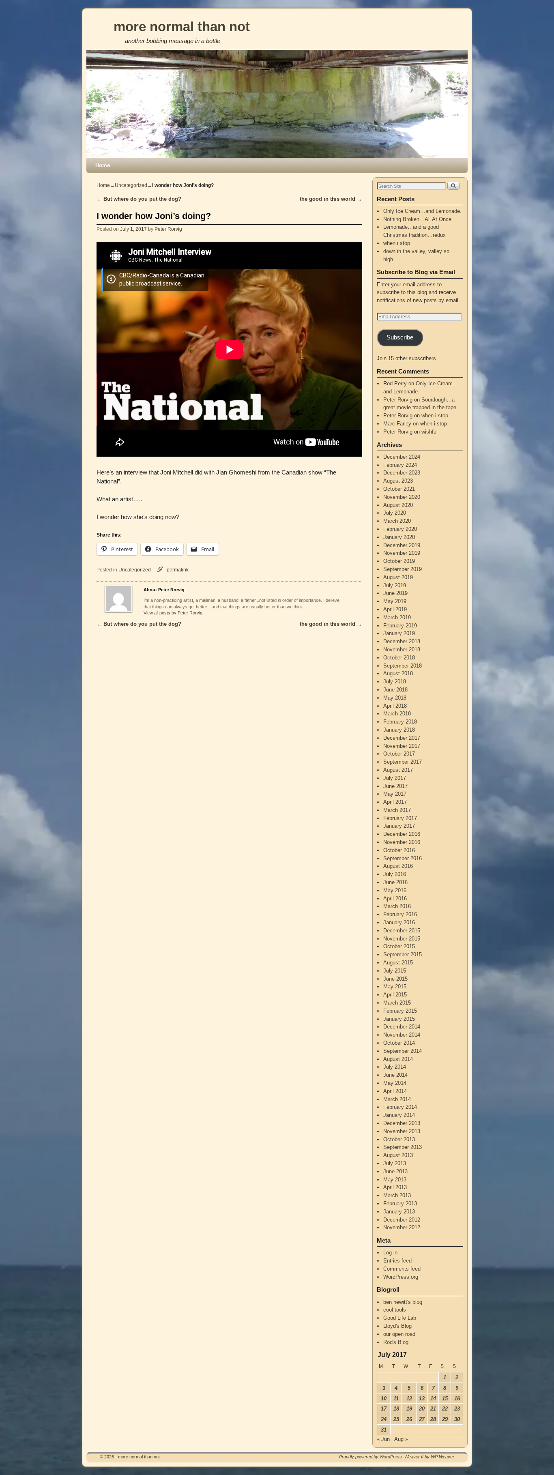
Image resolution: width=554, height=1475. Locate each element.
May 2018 (394, 698)
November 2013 (401, 1131)
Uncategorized (131, 185)
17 (384, 1409)
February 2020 (400, 529)
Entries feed (397, 1261)
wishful (429, 432)
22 (445, 1409)
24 (384, 1419)
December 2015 (401, 931)
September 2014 (402, 1051)
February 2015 (400, 1011)
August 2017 (398, 770)
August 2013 (398, 1155)
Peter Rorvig (168, 229)
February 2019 (400, 626)
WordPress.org (400, 1277)
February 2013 (400, 1203)
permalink (178, 569)
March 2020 (397, 521)
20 (422, 1409)
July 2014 (394, 1067)
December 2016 (401, 834)
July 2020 (394, 513)
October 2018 (399, 658)
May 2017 (394, 794)
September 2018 (402, 666)
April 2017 (395, 802)
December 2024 (401, 457)
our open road (399, 1334)
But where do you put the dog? (139, 199)
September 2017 (402, 762)
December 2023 (401, 473)
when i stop (396, 243)
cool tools (394, 1310)
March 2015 (397, 1003)
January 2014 (399, 1115)
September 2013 (402, 1147)
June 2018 (395, 690)
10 (384, 1399)
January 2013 (399, 1212)
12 (409, 1399)
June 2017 (395, 786)
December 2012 (401, 1220)
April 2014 (395, 1091)
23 (457, 1409)
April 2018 (395, 706)
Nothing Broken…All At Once (417, 219)
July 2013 (394, 1163)
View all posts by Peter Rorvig (173, 612)
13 (422, 1399)
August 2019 (398, 577)
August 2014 (398, 1059)
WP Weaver (442, 1456)
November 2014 (401, 1035)
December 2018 (401, 641)
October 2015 (399, 946)
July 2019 (394, 585)
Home (102, 165)
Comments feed (402, 1269)
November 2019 (401, 553)
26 (409, 1419)
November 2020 (401, 497)
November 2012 (401, 1227)
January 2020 (399, 537)
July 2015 (394, 971)
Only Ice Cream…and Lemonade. (422, 211)
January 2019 (399, 633)
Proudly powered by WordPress (370, 1456)
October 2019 (399, 561)
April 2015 (395, 995)
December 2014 (401, 1027)
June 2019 (395, 593)
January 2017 (399, 826)
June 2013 (395, 1171)
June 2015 (395, 979)
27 (422, 1419)
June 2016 (395, 882)
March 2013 (397, 1195)
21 (433, 1409)
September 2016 (402, 858)
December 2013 (401, 1123)
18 (396, 1409)
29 (445, 1419)
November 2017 (401, 746)
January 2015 (399, 1019)
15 (445, 1399)
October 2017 (399, 754)
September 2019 (402, 569)
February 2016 (400, 914)
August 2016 (398, 866)
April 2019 (395, 609)
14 (433, 1399)
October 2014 (399, 1043)
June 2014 (395, 1075)
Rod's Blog (395, 1342)
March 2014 (397, 1099)
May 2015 (394, 986)
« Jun (383, 1439)
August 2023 (398, 481)
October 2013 (399, 1139)
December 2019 (401, 545)
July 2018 (394, 681)
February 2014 (400, 1107)
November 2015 (401, 939)
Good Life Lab (399, 1318)
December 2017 (401, 738)
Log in (390, 1253)
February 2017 (400, 818)
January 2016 (399, 922)
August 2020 (398, 505)
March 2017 (397, 810)
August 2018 (398, 673)
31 (384, 1430)
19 (409, 1409)
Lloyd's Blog (397, 1326)
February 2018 (400, 722)
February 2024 (400, 465)
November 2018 (401, 649)
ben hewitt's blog (402, 1302)
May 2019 (394, 601)
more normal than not (182, 26)
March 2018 (397, 714)
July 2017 (394, 778)
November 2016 (401, 842)
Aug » (401, 1439)
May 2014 (394, 1083)
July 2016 (394, 874)
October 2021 (399, 489)
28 (433, 1419)
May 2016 (394, 890)
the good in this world (331, 199)
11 (396, 1399)
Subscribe (400, 337)
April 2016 (395, 898)
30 (457, 1419)
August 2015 (398, 963)
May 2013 (394, 1180)
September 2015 (402, 954)
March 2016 (397, 906)
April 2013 (395, 1187)
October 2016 (399, 850)
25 (396, 1419)
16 (457, 1399)
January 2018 (399, 730)
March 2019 (397, 617)
